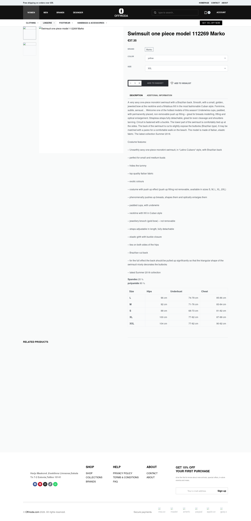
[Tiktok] (50, 484)
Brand (131, 49)
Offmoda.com (32, 512)
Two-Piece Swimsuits (55, 430)
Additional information (159, 95)
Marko (28, 427)
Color (131, 56)
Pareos (104, 430)
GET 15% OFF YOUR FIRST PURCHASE (193, 469)
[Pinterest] (40, 484)
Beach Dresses (84, 430)
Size (129, 66)
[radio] (149, 49)
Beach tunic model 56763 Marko (98, 435)
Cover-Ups (95, 430)
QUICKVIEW (60, 417)
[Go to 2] (29, 49)
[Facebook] (35, 484)
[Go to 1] (29, 33)
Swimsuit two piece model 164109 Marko (146, 430)
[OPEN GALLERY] (81, 89)
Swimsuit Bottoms (33, 430)
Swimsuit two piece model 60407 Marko (46, 437)
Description (136, 95)
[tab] (136, 95)
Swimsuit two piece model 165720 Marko (198, 437)
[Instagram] (45, 484)
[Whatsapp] (55, 484)
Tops (44, 430)
